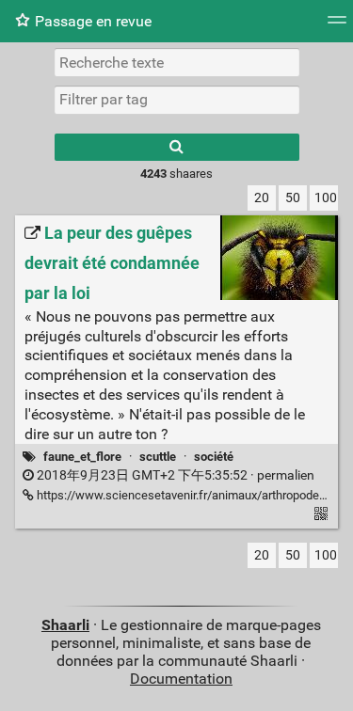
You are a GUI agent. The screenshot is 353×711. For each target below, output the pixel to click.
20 (261, 198)
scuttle (157, 457)
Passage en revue (93, 21)
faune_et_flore (82, 457)
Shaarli (65, 625)
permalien (174, 475)
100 (325, 198)
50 (292, 198)
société (213, 457)
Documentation (181, 678)
